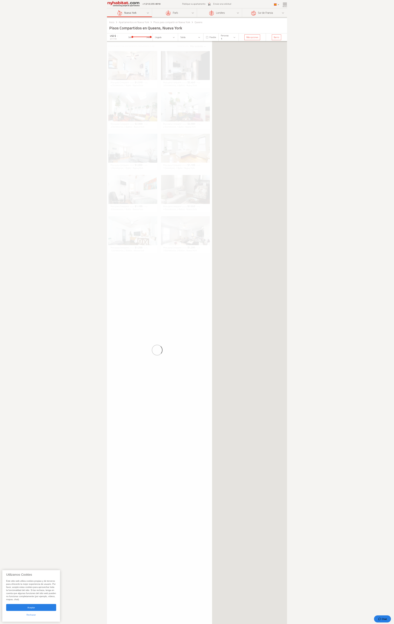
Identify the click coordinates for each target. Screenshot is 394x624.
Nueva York (130, 13)
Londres (220, 13)
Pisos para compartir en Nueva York (171, 22)
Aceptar (31, 607)
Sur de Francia (265, 13)
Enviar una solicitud (222, 3)
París (175, 13)
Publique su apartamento (193, 3)
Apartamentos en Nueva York (134, 22)
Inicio (111, 22)
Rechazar (31, 615)
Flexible (212, 37)
